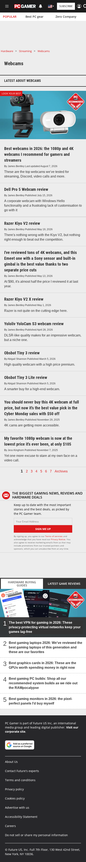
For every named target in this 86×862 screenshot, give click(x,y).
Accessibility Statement (21, 817)
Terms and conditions (20, 780)
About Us (11, 762)
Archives (61, 471)
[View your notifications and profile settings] (40, 6)
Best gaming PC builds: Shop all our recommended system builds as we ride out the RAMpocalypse (43, 683)
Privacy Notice (58, 539)
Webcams (44, 51)
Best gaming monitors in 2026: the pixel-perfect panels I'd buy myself (40, 701)
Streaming (25, 51)
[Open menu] (7, 6)
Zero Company (66, 17)
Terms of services (54, 536)
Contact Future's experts (22, 771)
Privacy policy (14, 789)
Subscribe (66, 6)
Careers (10, 826)
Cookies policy (15, 798)
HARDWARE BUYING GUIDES (22, 583)
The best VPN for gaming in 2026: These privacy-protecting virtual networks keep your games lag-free (45, 627)
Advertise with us (17, 808)
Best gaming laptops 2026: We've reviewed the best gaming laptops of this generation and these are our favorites (45, 647)
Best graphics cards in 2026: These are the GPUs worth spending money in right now (42, 665)
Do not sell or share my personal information (36, 835)
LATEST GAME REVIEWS (64, 584)
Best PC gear (34, 17)
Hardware (7, 51)
